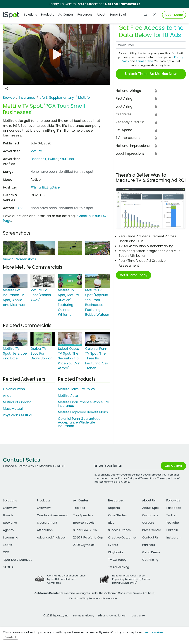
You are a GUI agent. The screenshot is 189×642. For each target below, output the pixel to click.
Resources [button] (84, 14)
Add (20, 208)
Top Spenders (83, 515)
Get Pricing (150, 560)
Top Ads (79, 508)
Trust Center (137, 615)
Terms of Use (144, 61)
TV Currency (117, 560)
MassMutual (13, 408)
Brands (8, 515)
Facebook (38, 159)
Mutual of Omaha (17, 402)
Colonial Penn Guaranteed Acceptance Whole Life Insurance (79, 422)
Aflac (7, 395)
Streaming (10, 537)
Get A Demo (174, 15)
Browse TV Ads (83, 523)
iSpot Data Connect (17, 560)
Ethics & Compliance (112, 615)
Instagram (173, 537)
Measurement (47, 523)
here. (151, 593)
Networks (10, 523)
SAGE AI (8, 567)
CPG (6, 552)
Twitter (53, 159)
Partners (148, 545)
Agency (8, 530)
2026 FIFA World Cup (88, 537)
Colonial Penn (14, 389)
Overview (10, 508)
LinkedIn (172, 530)
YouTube (67, 159)
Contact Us (150, 537)
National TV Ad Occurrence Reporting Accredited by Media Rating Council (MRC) (131, 579)
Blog (111, 523)
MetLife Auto (68, 395)
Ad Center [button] (65, 14)
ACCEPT (10, 637)
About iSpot (150, 508)
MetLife (36, 151)
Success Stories (119, 530)
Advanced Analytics (51, 537)
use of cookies (153, 632)
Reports (114, 508)
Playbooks (115, 552)
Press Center (151, 530)
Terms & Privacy (83, 615)
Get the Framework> (122, 4)
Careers (148, 523)
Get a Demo (151, 552)
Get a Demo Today (133, 275)
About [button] (101, 14)
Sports (8, 545)
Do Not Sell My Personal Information (93, 598)
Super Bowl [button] (118, 14)
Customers (150, 515)
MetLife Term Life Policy (76, 389)
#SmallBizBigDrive (45, 187)
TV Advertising (118, 567)
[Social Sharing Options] (7, 88)
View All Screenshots (19, 259)
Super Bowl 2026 (85, 530)
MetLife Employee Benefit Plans (83, 412)
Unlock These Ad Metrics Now (151, 73)
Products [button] (47, 14)
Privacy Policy (126, 478)
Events (113, 545)
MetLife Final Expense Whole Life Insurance (83, 404)
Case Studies (117, 515)
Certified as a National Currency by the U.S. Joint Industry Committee (66, 579)
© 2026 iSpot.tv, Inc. (56, 615)
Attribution (45, 530)
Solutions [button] (30, 14)
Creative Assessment (52, 515)
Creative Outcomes (122, 537)
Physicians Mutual (17, 415)
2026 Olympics (83, 545)
